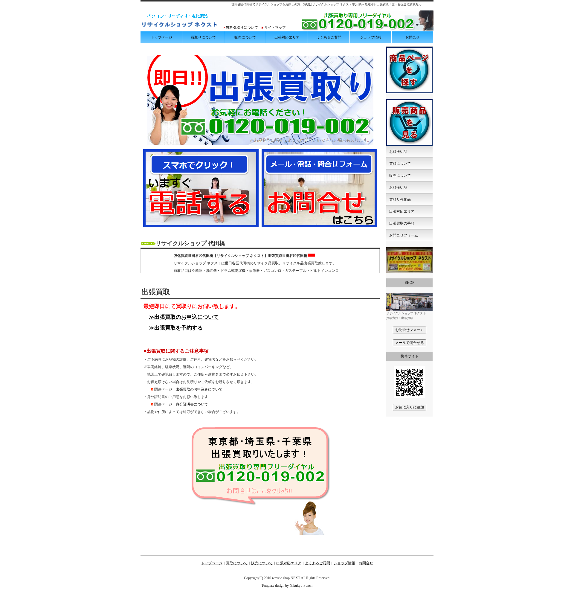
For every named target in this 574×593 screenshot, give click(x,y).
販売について (245, 37)
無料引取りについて (242, 27)
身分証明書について (192, 404)
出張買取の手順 (401, 223)
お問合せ (412, 37)
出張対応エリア (287, 37)
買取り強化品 (400, 199)
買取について (400, 163)
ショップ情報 (370, 37)
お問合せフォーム (403, 235)
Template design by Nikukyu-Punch (287, 585)
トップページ (161, 37)
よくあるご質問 (328, 37)
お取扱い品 (398, 152)
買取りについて (203, 37)
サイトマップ (275, 27)
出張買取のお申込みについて (199, 389)
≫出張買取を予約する (176, 328)
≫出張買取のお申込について (184, 317)
